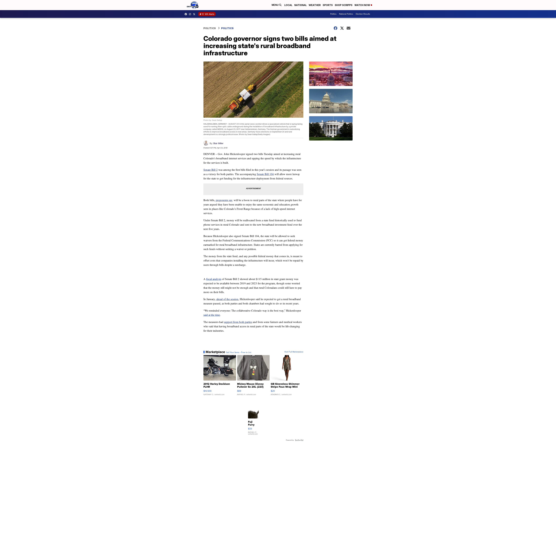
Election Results (363, 13)
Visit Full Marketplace (293, 352)
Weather (315, 5)
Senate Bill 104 (265, 174)
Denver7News (186, 14)
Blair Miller (218, 143)
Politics (333, 13)
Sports (328, 5)
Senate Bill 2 (210, 169)
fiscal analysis (213, 279)
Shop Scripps (343, 5)
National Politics (346, 13)
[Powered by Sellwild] (299, 440)
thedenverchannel (190, 14)
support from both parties (238, 322)
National (300, 5)
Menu (275, 5)
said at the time (211, 315)
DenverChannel (195, 14)
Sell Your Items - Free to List (238, 352)
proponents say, (224, 200)
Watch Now (362, 5)
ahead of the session (227, 299)
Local (288, 5)
